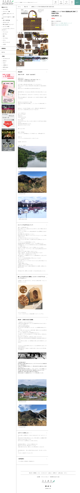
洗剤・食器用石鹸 (6, 20)
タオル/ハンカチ (6, 22)
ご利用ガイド (5, 65)
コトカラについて (6, 58)
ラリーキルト (5, 38)
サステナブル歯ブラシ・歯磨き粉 (8, 17)
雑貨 (4, 36)
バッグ (59, 23)
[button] (17, 20)
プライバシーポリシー (45, 476)
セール (3, 52)
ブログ (4, 62)
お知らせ (4, 60)
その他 (4, 44)
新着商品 (4, 48)
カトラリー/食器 (6, 26)
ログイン (4, 69)
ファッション (5, 31)
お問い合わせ (5, 67)
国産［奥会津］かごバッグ (66, 23)
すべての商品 (5, 9)
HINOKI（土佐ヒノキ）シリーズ (8, 14)
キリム (4, 40)
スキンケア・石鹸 (6, 11)
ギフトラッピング (6, 42)
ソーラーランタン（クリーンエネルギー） (8, 29)
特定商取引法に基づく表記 (54, 476)
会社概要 (38, 476)
